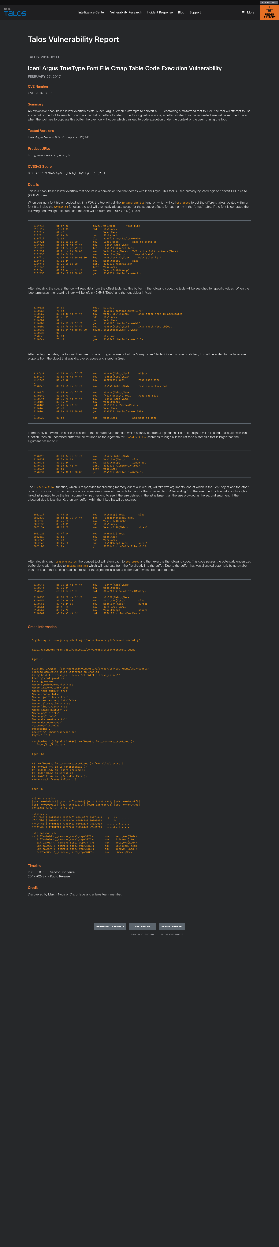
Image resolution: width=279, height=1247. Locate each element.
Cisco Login (269, 2)
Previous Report (172, 926)
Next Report (142, 926)
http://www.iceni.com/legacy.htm (50, 155)
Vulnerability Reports (110, 926)
